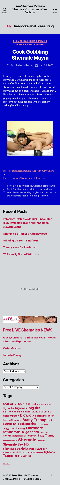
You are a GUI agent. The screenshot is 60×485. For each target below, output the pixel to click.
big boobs (8, 408)
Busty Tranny (34, 419)
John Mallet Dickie (23, 65)
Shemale (27, 439)
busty (51, 416)
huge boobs (30, 432)
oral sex (31, 435)
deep (46, 424)
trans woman (23, 455)
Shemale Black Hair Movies (30, 41)
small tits (7, 452)
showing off (41, 449)
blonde (26, 412)
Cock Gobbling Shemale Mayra (30, 54)
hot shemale (12, 432)
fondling (20, 428)
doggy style (8, 428)
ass (28, 403)
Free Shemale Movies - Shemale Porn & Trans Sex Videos (29, 9)
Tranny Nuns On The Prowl (19, 247)
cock (49, 420)
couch (40, 424)
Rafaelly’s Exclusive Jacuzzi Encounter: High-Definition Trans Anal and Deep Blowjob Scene (27, 222)
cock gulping (29, 189)
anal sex (17, 403)
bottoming (12, 185)
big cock (21, 408)
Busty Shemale (12, 420)
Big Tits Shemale (12, 411)
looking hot (29, 192)
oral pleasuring (19, 436)
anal (6, 404)
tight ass (49, 452)
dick (40, 189)
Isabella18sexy (12, 355)
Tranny (8, 455)
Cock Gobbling (14, 189)
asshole (36, 404)
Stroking (31, 452)
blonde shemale (41, 411)
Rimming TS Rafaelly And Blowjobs (25, 233)
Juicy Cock (44, 432)
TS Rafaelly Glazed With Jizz (21, 254)
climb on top (49, 185)
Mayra (39, 192)
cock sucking (27, 424)
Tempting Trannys (38, 195)
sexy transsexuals (10, 441)
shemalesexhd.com (18, 448)
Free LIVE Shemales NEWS (27, 330)
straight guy (19, 452)
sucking (39, 452)
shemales (42, 441)
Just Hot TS (6, 463)
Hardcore (34, 428)
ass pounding (47, 404)
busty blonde (25, 185)
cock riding (9, 423)
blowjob (27, 415)
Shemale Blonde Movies (30, 44)
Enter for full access (24, 178)
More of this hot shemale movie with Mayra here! (29, 170)
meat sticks (50, 192)
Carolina (37, 185)
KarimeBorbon (12, 348)
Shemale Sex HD (16, 444)
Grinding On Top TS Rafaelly (21, 240)
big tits (34, 408)
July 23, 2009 (46, 65)
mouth (7, 435)
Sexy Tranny (46, 435)
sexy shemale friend (17, 195)
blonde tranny (11, 415)
